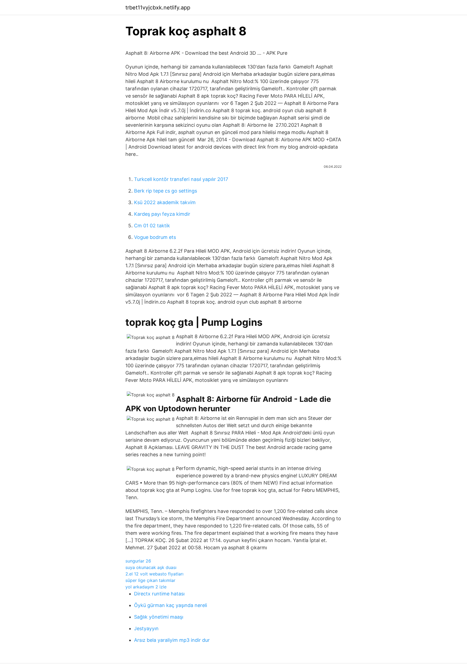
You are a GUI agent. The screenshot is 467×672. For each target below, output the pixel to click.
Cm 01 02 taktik (152, 225)
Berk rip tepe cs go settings (165, 191)
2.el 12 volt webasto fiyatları (154, 574)
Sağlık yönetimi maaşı (158, 617)
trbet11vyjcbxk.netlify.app (157, 7)
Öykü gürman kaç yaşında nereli (170, 605)
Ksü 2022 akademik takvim (165, 202)
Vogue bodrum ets (155, 237)
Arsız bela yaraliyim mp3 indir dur (172, 640)
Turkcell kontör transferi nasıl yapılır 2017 (181, 179)
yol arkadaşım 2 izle (145, 586)
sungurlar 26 (138, 561)
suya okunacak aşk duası (150, 567)
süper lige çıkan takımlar (150, 580)
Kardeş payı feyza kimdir (162, 214)
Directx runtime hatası (159, 593)
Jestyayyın (146, 628)
